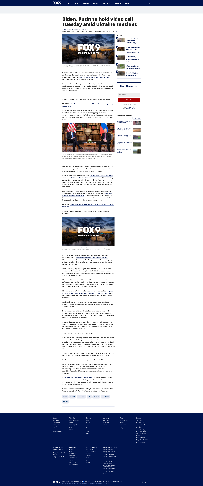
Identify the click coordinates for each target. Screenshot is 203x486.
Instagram (88, 457)
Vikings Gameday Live (141, 430)
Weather (72, 418)
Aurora (88, 433)
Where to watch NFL (108, 449)
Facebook (88, 455)
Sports (88, 418)
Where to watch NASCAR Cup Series (109, 457)
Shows (138, 418)
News (72, 31)
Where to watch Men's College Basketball (108, 462)
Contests (71, 451)
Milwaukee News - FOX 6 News (59, 450)
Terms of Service (130, 108)
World (72, 397)
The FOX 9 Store (140, 442)
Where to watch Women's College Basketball (109, 465)
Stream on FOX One (110, 447)
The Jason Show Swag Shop (142, 440)
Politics (96, 397)
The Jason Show (140, 422)
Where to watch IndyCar (109, 460)
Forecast (71, 422)
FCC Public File (73, 463)
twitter (146, 482)
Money (122, 418)
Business (122, 422)
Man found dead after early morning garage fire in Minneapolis (124, 130)
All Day (138, 426)
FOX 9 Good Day (140, 424)
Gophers (88, 422)
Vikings (88, 420)
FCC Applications (73, 464)
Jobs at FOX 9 (72, 455)
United (87, 431)
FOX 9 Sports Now (141, 433)
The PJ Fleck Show (141, 431)
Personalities (72, 453)
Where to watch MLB (108, 454)
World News (56, 424)
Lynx (87, 430)
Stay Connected (91, 447)
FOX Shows (139, 420)
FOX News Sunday (57, 431)
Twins (87, 424)
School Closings (73, 424)
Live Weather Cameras (75, 426)
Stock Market (123, 424)
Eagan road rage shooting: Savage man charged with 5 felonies (133, 66)
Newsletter (89, 453)
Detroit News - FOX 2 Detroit (58, 456)
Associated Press (66, 31)
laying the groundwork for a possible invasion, (92, 258)
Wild (87, 426)
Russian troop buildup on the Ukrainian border (94, 77)
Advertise (71, 461)
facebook (142, 482)
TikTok (88, 461)
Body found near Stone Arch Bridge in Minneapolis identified (124, 151)
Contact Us (72, 449)
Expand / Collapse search (149, 3)
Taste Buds (139, 435)
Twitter (88, 459)
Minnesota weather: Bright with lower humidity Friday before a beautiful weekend (124, 137)
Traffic (71, 428)
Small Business (123, 426)
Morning (106, 418)
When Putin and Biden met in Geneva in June (77, 378)
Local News (56, 420)
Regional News (58, 447)
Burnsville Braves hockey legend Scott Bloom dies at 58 (132, 73)
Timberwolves (89, 428)
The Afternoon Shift (141, 437)
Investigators (56, 426)
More (127, 3)
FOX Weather (72, 430)
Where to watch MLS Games (108, 472)
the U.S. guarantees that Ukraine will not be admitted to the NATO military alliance (87, 177)
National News (56, 422)
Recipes (105, 424)
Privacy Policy (130, 107)
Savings (121, 428)
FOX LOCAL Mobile (91, 451)
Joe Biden (81, 397)
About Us (72, 447)
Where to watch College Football (109, 452)
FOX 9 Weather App (74, 420)
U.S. (89, 397)
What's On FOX (73, 457)
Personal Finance (124, 420)
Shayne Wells (106, 420)
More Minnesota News (125, 115)
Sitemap (71, 459)
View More (136, 118)
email (149, 482)
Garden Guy (106, 422)
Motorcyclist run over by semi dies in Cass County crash (124, 143)
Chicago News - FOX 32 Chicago (59, 453)
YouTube (88, 463)
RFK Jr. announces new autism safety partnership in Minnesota (124, 123)
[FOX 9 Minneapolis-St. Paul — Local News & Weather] (58, 3)
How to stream (90, 449)
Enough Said (139, 428)
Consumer (55, 430)
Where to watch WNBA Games (109, 469)
